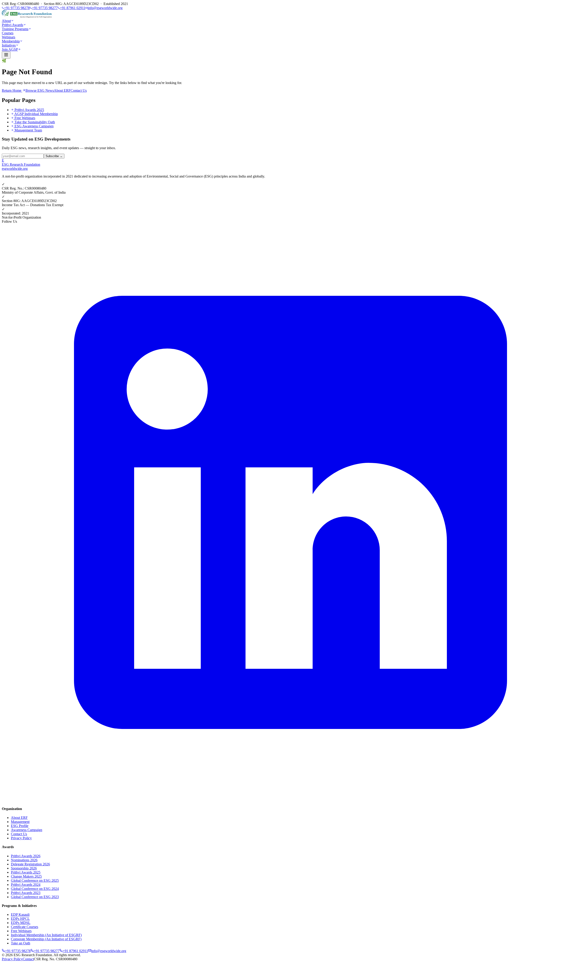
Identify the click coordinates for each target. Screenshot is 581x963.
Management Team (28, 130)
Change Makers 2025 (26, 876)
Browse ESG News (39, 90)
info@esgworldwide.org (105, 8)
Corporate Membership (46, 939)
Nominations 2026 (24, 860)
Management (20, 822)
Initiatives (9, 45)
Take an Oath (20, 943)
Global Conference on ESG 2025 (35, 880)
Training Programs (15, 29)
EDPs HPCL (20, 919)
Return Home (12, 90)
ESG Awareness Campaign (34, 126)
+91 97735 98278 (17, 8)
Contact (28, 959)
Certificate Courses (24, 927)
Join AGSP (10, 49)
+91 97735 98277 (45, 8)
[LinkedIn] (290, 800)
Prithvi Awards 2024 (25, 884)
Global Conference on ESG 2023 (35, 897)
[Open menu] (6, 55)
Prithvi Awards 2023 (25, 893)
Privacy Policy (21, 838)
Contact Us (79, 90)
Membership (11, 41)
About (6, 21)
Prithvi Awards (12, 25)
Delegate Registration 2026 (30, 864)
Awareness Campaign (26, 830)
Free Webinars (25, 118)
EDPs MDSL (20, 923)
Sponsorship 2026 (24, 868)
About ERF (62, 90)
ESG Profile (19, 826)
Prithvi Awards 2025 (29, 110)
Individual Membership (46, 935)
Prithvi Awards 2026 (25, 856)
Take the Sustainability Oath (35, 122)
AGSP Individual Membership (36, 114)
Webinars (8, 37)
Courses (7, 33)
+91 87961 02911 (72, 8)
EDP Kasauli (20, 914)
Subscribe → (54, 156)
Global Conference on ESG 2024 (35, 889)
